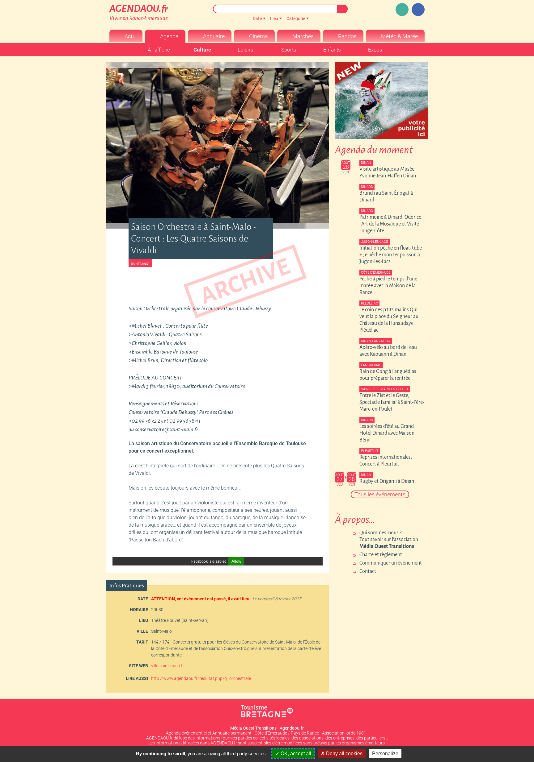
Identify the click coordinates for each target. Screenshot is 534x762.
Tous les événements (379, 494)
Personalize (385, 753)
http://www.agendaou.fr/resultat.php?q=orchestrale (201, 678)
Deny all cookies (343, 753)
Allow (236, 561)
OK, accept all (295, 753)
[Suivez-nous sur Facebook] (418, 9)
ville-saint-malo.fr (167, 665)
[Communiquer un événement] (402, 9)
